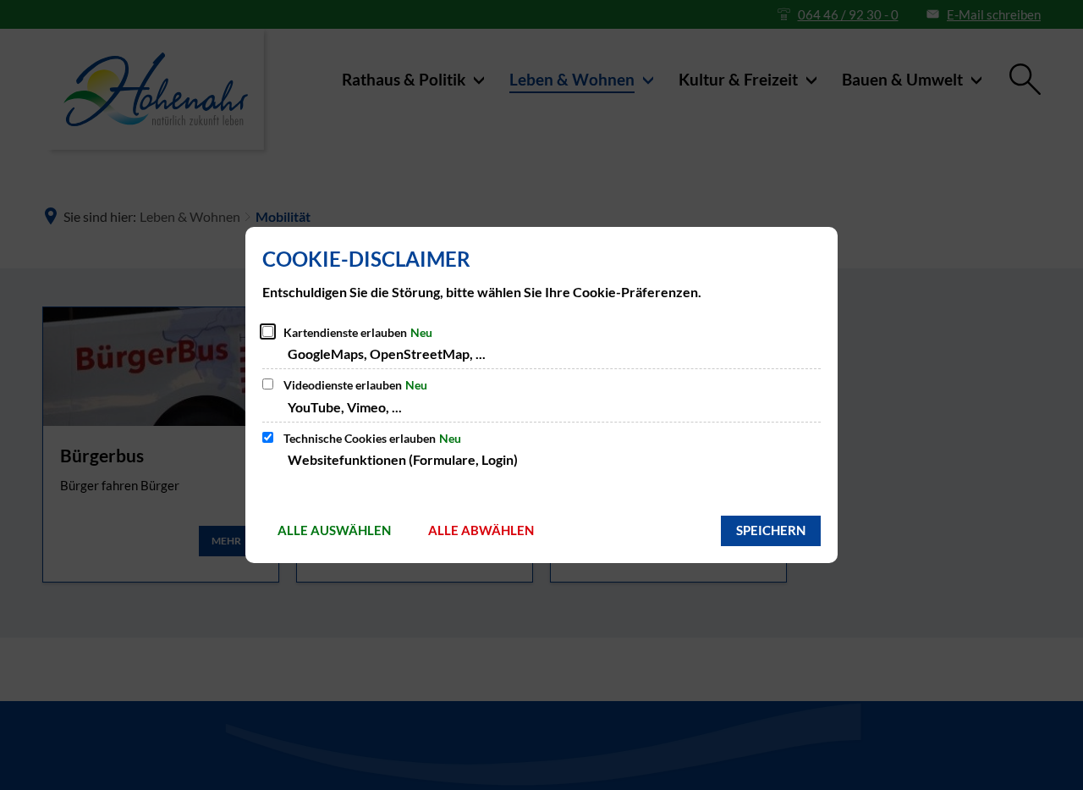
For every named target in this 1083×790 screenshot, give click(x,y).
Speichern (770, 530)
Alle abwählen (481, 530)
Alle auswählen (334, 530)
